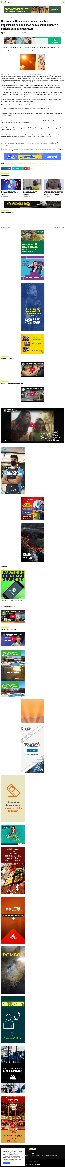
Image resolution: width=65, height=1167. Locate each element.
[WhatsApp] (22, 168)
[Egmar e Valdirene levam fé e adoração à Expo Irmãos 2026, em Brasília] (11, 184)
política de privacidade (8, 1160)
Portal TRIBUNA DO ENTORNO (33, 163)
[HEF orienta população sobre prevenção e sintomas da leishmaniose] (32, 184)
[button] (2, 2)
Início (26, 1164)
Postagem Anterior (6, 227)
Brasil (10, 17)
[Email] (28, 168)
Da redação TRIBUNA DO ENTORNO (16, 163)
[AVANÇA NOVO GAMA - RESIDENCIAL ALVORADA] (32, 242)
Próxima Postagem (58, 227)
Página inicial (4, 17)
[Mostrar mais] (32, 168)
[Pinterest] (25, 168)
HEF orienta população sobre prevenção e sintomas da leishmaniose (30, 192)
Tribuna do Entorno (46, 163)
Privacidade (37, 1164)
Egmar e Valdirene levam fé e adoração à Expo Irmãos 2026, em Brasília (10, 192)
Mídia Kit (31, 1164)
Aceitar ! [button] (6, 1163)
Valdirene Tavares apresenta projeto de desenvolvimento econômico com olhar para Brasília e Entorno (53, 192)
